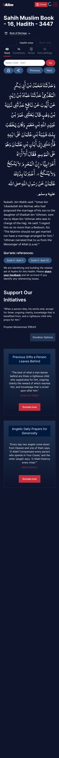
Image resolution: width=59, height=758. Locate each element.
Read (7, 52)
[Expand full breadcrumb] (6, 33)
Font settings (44, 52)
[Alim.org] (8, 4)
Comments (19, 52)
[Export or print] (8, 71)
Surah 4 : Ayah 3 (15, 260)
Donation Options (43, 337)
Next (49, 70)
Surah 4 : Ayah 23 (40, 260)
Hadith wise (26, 42)
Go (50, 62)
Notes (31, 52)
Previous (35, 70)
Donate (43, 4)
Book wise (45, 42)
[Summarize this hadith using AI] (18, 70)
